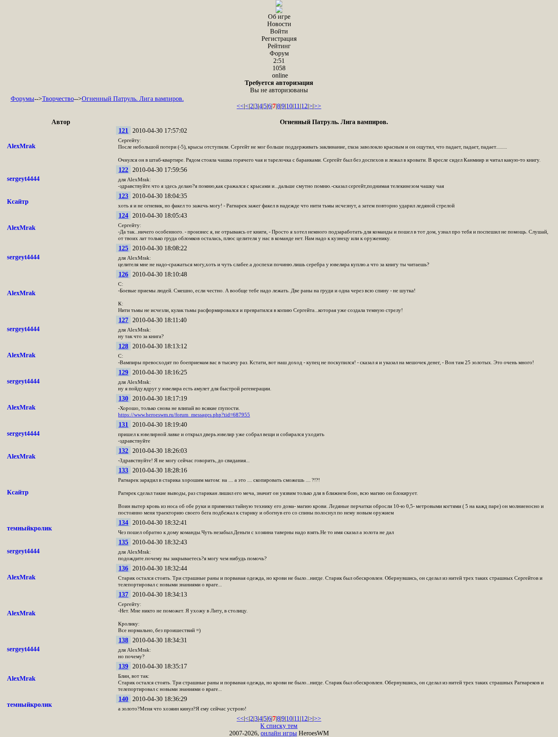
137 (123, 594)
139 (123, 666)
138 (123, 640)
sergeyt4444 (23, 178)
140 (123, 698)
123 (123, 195)
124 (123, 215)
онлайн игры (279, 733)
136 (123, 568)
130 (123, 398)
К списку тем (278, 725)
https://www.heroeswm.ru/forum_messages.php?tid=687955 (184, 415)
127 (123, 319)
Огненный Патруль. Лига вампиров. (133, 98)
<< (240, 105)
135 (123, 542)
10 (289, 105)
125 (123, 248)
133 (123, 470)
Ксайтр (18, 201)
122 (123, 169)
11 (297, 105)
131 (123, 424)
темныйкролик (29, 528)
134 (123, 522)
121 (123, 130)
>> (317, 105)
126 (123, 274)
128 (123, 346)
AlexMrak (21, 146)
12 (304, 105)
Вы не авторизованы (279, 86)
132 (123, 450)
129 (123, 372)
